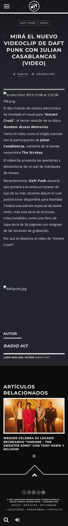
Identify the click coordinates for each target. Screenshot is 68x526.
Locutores (16, 509)
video (44, 23)
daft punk (27, 23)
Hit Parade (48, 505)
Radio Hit (23, 74)
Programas (35, 509)
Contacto (55, 509)
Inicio (16, 505)
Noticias (30, 505)
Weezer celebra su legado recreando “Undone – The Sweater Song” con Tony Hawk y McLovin (33, 444)
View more (34, 416)
